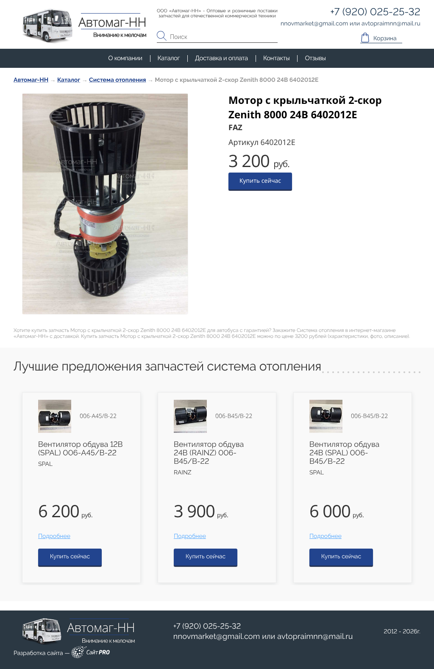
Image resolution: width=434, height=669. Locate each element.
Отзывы (315, 58)
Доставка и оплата (221, 58)
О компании (125, 58)
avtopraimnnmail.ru (315, 636)
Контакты (276, 58)
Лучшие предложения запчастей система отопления (167, 366)
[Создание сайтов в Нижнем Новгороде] (90, 653)
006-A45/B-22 (98, 416)
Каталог (169, 58)
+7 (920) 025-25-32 (207, 626)
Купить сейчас (260, 181)
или (263, 636)
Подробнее (54, 536)
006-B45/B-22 (233, 416)
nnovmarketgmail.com (216, 636)
